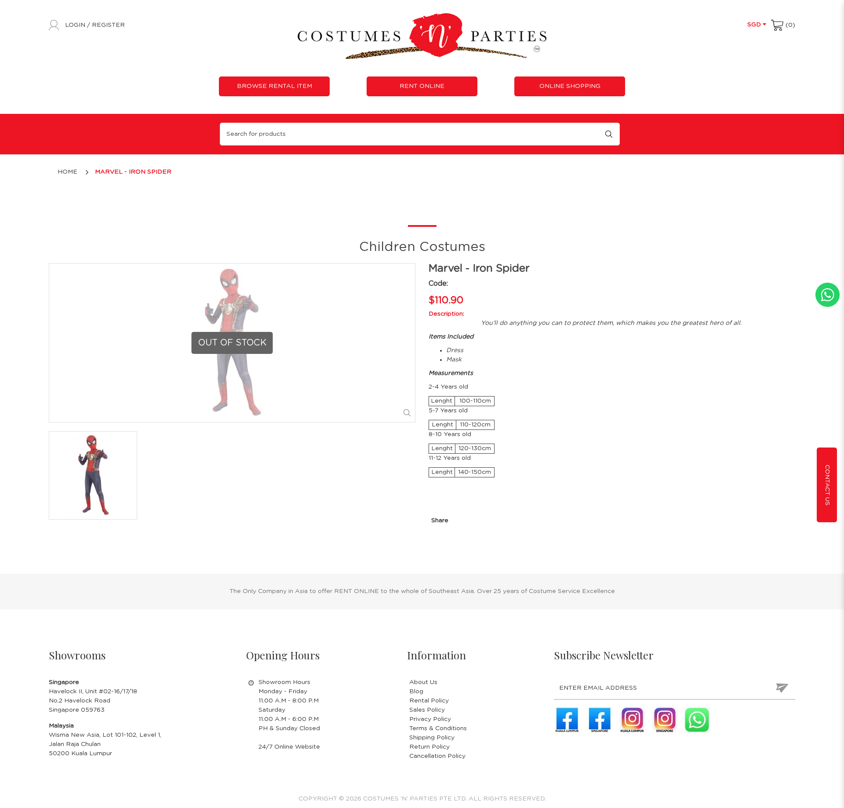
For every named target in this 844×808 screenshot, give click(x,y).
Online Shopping (569, 86)
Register (108, 25)
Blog (416, 691)
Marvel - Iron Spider (133, 172)
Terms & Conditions (438, 728)
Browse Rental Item (274, 86)
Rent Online (422, 86)
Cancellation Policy (437, 756)
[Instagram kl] (632, 719)
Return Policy (429, 747)
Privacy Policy (430, 719)
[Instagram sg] (664, 719)
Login (76, 25)
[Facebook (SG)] (599, 719)
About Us (423, 682)
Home (67, 172)
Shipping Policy (432, 738)
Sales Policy (427, 710)
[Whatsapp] (697, 719)
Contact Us (827, 484)
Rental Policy (429, 701)
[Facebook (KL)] (567, 719)
